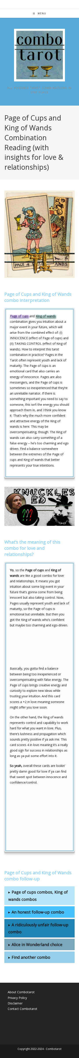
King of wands (46, 316)
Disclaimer (15, 1003)
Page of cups (19, 316)
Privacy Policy (17, 998)
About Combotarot (21, 992)
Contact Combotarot (22, 1009)
